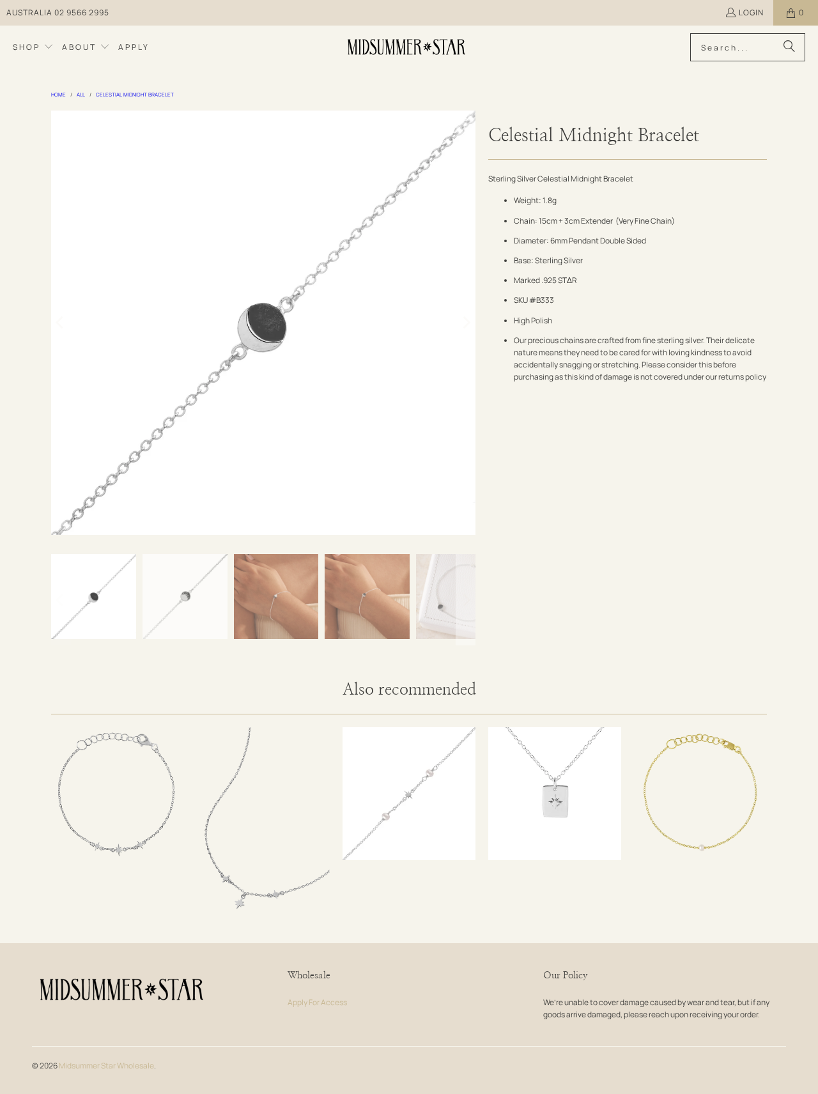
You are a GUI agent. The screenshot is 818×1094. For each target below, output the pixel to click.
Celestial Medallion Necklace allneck (554, 793)
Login (751, 12)
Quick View (117, 829)
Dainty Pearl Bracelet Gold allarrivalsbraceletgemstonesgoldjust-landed (700, 793)
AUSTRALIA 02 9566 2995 (57, 12)
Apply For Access (317, 1002)
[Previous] (60, 323)
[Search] (789, 47)
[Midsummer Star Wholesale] (407, 47)
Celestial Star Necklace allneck (263, 827)
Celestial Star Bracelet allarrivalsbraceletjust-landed (117, 793)
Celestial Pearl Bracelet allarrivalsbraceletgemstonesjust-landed (409, 793)
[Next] (466, 323)
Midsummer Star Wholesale (106, 1065)
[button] (33, 47)
